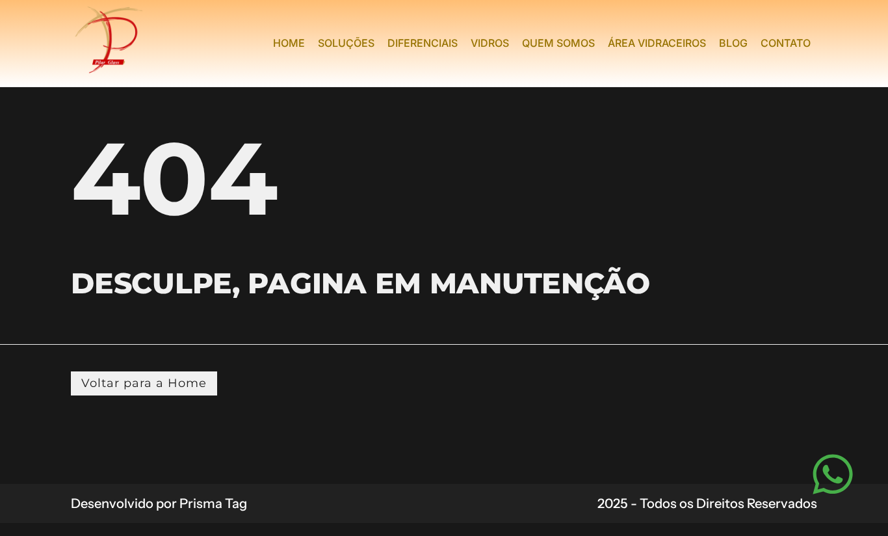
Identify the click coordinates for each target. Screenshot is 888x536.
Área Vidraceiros (657, 42)
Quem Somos (558, 42)
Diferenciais (422, 42)
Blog (733, 42)
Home (289, 42)
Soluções (346, 42)
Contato (786, 42)
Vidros (490, 42)
